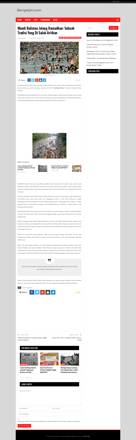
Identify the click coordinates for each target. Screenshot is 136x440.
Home (19, 19)
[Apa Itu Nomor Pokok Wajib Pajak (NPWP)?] (76, 168)
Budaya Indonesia (27, 287)
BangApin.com (29, 10)
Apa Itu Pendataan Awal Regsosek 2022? (102, 40)
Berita (27, 19)
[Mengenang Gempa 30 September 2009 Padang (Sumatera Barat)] (70, 359)
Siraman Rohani (68, 38)
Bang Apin (86, 436)
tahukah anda (77, 38)
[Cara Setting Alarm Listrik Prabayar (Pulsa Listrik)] (42, 168)
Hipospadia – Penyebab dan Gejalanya (101, 58)
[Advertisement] (90, 10)
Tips (35, 19)
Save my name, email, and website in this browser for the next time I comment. (49, 421)
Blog (55, 19)
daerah (61, 38)
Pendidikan (45, 19)
